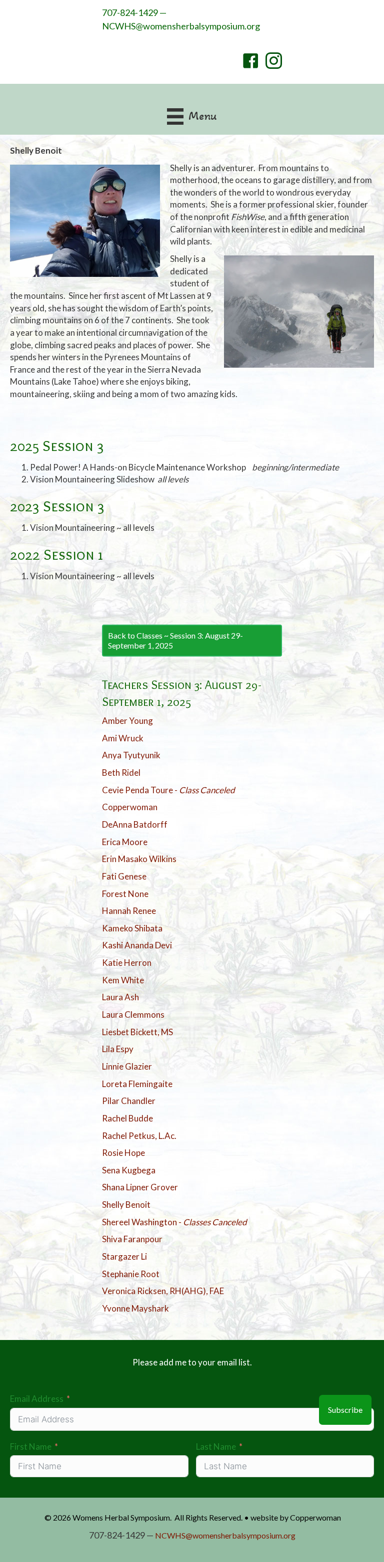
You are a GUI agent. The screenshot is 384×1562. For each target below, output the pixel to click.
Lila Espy (118, 1049)
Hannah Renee (129, 910)
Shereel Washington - (174, 1222)
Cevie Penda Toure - (168, 790)
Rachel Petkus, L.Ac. (139, 1135)
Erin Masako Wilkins (139, 859)
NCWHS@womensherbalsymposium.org (181, 25)
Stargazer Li (124, 1256)
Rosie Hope (123, 1152)
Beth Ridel (121, 772)
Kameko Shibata (132, 928)
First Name (31, 1446)
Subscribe (345, 1409)
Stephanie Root (131, 1274)
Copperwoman (130, 807)
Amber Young (127, 720)
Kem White (123, 980)
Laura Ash (120, 997)
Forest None (125, 894)
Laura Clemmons (133, 1014)
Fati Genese (124, 876)
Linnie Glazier (127, 1066)
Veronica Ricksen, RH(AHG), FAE (163, 1291)
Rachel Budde (127, 1118)
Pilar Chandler (129, 1101)
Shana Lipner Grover (140, 1187)
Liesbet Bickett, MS (137, 1032)
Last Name (216, 1446)
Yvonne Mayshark (135, 1308)
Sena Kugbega (129, 1170)
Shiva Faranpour (132, 1239)
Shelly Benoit (126, 1204)
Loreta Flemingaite (137, 1084)
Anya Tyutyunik (131, 755)
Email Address (37, 1398)
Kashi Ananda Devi (137, 945)
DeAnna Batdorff (135, 824)
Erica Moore (125, 842)
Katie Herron (127, 962)
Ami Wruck (123, 738)
